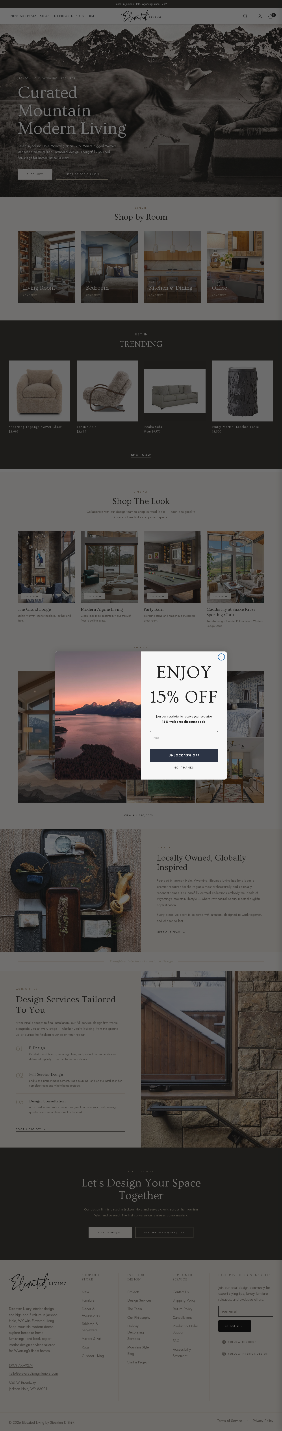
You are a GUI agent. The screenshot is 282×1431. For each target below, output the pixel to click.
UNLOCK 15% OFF (184, 755)
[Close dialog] (221, 657)
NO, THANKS (184, 767)
